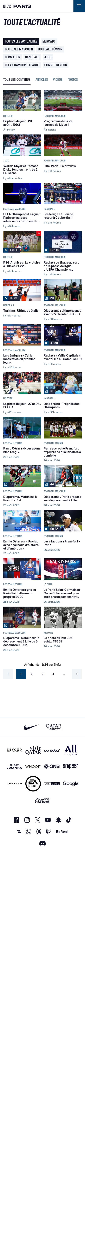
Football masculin (19, 49)
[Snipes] (70, 766)
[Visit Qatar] (33, 750)
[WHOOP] (33, 766)
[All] (70, 750)
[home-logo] (17, 5)
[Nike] (31, 727)
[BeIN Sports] (52, 783)
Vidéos (58, 79)
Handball (32, 57)
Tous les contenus (17, 79)
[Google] (70, 783)
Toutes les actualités (21, 41)
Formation (12, 57)
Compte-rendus (55, 65)
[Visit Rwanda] (14, 766)
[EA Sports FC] (33, 783)
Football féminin (50, 49)
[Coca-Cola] (42, 800)
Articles (41, 79)
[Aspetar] (14, 783)
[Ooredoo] (52, 750)
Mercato (48, 41)
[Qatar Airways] (53, 727)
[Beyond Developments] (14, 750)
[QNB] (52, 766)
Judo (48, 57)
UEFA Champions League (22, 65)
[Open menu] (79, 6)
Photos (73, 79)
